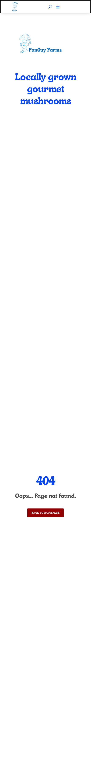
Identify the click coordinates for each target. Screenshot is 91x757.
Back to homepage (45, 513)
